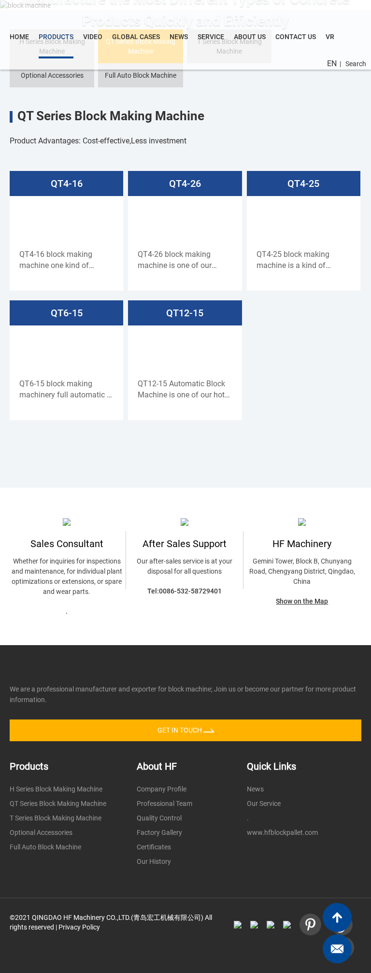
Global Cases (136, 37)
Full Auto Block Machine (140, 75)
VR (330, 37)
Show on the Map (302, 601)
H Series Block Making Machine (56, 789)
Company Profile (161, 789)
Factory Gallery (159, 832)
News (179, 37)
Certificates (154, 847)
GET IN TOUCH (180, 730)
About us (250, 37)
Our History (154, 861)
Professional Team (164, 803)
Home (19, 37)
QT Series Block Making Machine (58, 803)
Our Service (264, 803)
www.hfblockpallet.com (282, 832)
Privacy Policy (79, 927)
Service (211, 37)
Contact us (295, 37)
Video (92, 37)
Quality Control (159, 818)
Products (56, 37)
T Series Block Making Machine (55, 818)
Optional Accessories (52, 75)
